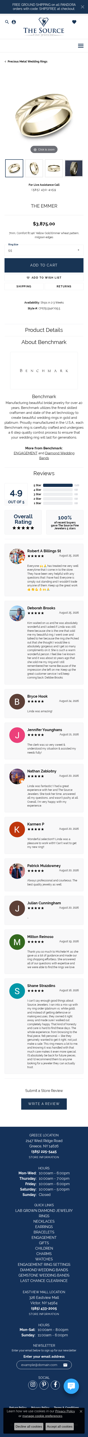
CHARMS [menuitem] (44, 1254)
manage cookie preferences (42, 1416)
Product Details (44, 330)
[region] (44, 115)
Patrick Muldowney (44, 866)
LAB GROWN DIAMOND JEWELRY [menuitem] (44, 1211)
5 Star (37, 485)
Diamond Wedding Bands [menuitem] (44, 1270)
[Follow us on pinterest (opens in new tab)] (44, 1385)
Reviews (44, 473)
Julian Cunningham (44, 903)
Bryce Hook (37, 696)
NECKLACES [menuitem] (44, 1221)
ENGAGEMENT (25, 453)
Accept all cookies (59, 1426)
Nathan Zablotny (41, 771)
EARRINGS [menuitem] (44, 1227)
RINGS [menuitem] (44, 1216)
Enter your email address (44, 1356)
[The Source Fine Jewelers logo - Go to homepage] (44, 27)
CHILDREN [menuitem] (44, 1248)
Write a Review (44, 1104)
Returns (64, 286)
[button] (7, 22)
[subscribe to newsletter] (65, 1365)
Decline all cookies (29, 1426)
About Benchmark (44, 342)
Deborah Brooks (41, 608)
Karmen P (35, 824)
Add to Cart (44, 265)
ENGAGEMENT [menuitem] (44, 1237)
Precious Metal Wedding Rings (27, 61)
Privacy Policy (65, 1411)
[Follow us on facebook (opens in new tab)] (55, 1385)
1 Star (37, 503)
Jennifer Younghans (44, 730)
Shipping (24, 286)
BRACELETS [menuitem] (44, 1232)
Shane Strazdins (41, 986)
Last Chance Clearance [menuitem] (44, 1281)
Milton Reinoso (40, 937)
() (76, 485)
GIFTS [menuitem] (44, 1243)
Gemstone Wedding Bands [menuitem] (44, 1275)
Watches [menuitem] (44, 1259)
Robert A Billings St (44, 551)
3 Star (37, 494)
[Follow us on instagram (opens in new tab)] (32, 1385)
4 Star (37, 489)
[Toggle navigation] (81, 45)
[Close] (82, 7)
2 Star (37, 498)
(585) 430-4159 (44, 189)
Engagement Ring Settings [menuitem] (44, 1264)
